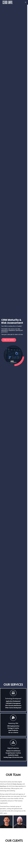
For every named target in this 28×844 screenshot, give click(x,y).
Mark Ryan (3, 786)
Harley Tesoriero (17, 784)
